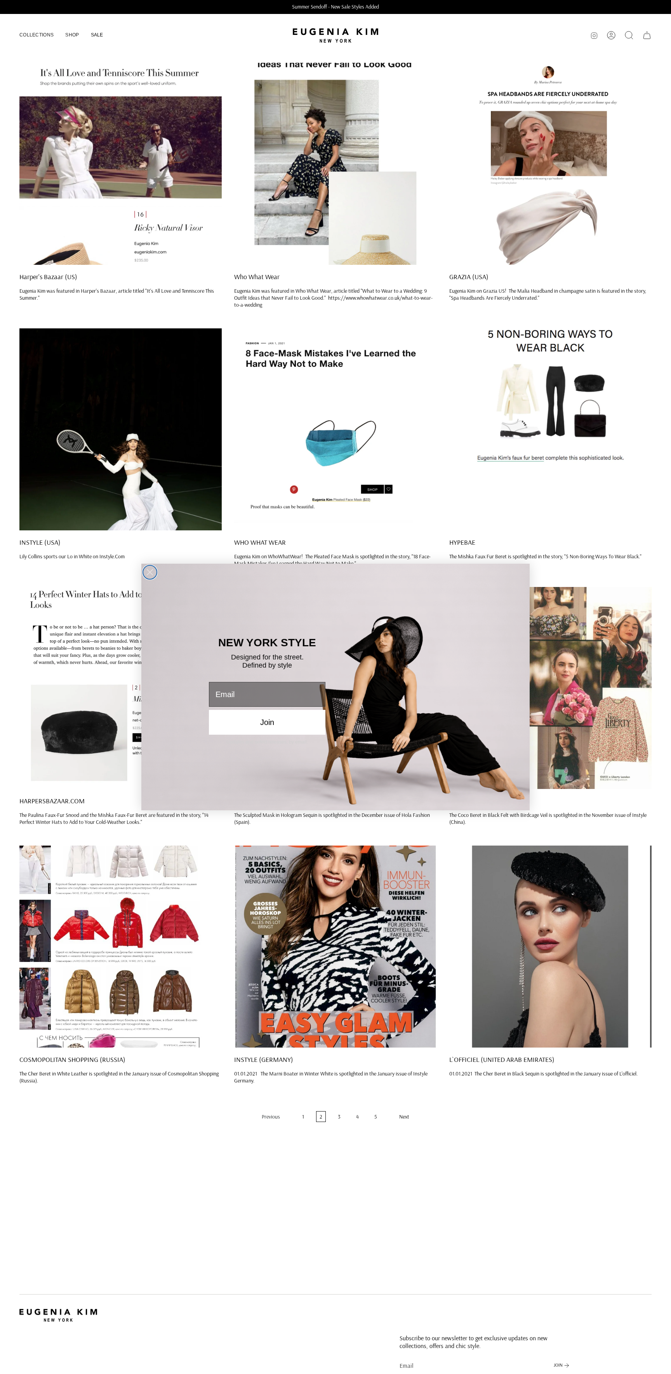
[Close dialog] (150, 572)
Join (267, 722)
